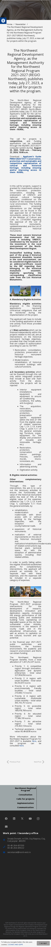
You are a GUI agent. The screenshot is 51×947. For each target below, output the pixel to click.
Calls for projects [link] (25, 799)
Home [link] (9, 24)
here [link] (34, 741)
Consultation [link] (25, 794)
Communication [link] (25, 807)
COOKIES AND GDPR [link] (15, 944)
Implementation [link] (25, 803)
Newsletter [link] (20, 24)
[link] (3, 20)
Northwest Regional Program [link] (25, 789)
